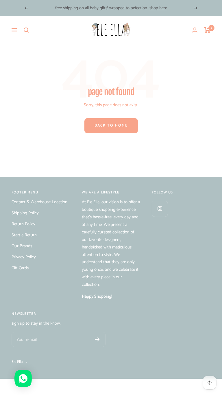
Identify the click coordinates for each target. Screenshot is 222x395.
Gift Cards (20, 268)
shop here (158, 8)
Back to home (111, 125)
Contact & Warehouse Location (39, 202)
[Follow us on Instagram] (160, 209)
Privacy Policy (24, 257)
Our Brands (22, 246)
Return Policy (23, 224)
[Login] (194, 30)
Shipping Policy (25, 213)
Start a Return (24, 235)
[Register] (97, 339)
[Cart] (207, 30)
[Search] (26, 30)
